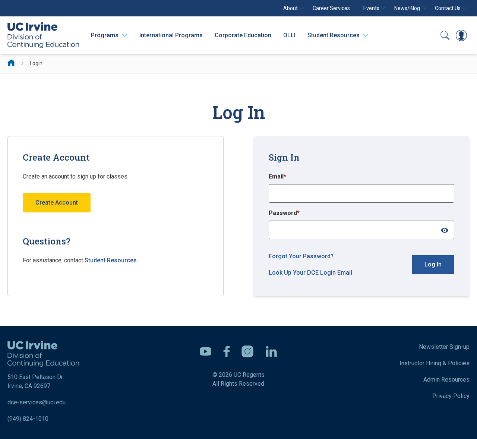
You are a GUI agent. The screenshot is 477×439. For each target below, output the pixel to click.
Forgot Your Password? (301, 256)
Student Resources (111, 260)
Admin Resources (446, 379)
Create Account (56, 202)
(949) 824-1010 (27, 418)
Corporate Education (243, 35)
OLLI (289, 35)
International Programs (171, 35)
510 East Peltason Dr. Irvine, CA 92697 (35, 381)
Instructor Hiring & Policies (434, 363)
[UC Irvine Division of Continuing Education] (43, 35)
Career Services (331, 8)
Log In (433, 264)
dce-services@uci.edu (36, 402)
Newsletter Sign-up (444, 346)
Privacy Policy (451, 395)
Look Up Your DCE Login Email (310, 272)
